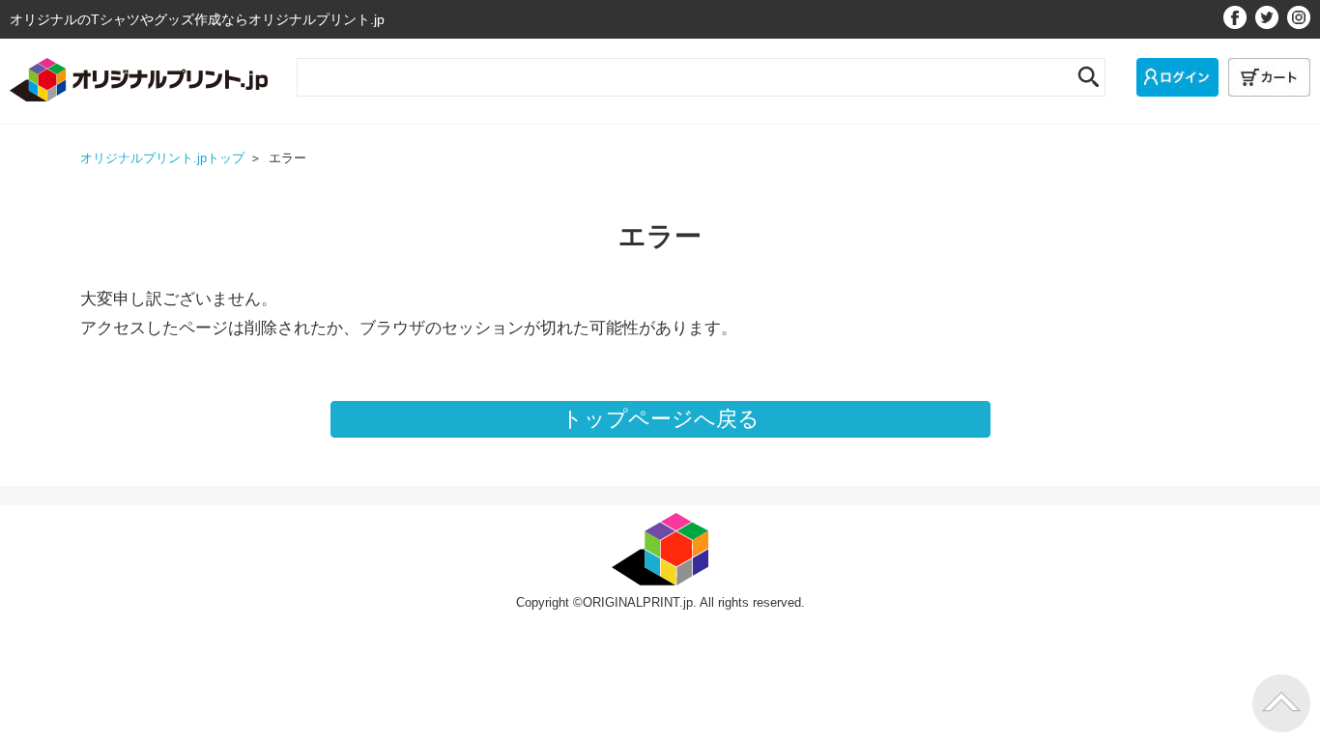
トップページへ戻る (660, 419)
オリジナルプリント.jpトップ (162, 158)
